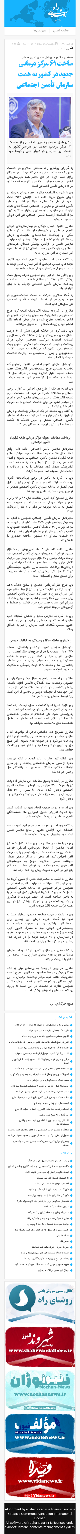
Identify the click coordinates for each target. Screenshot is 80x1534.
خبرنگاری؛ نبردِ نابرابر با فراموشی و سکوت (48, 1189)
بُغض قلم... (63, 1241)
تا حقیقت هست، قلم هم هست (53, 1178)
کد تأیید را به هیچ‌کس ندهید (54, 1115)
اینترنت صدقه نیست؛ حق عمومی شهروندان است (45, 1253)
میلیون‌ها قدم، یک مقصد (56, 1207)
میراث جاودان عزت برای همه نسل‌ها (50, 1247)
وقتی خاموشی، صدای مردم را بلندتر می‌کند (48, 1218)
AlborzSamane (18, 1527)
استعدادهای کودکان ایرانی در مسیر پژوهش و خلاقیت (42, 1069)
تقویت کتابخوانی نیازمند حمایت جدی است (47, 1031)
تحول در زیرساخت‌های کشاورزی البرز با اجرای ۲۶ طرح (42, 1109)
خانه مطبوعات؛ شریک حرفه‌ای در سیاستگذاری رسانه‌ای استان (38, 1166)
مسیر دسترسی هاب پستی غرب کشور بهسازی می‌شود (42, 1092)
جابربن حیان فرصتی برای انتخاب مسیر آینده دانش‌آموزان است (40, 1061)
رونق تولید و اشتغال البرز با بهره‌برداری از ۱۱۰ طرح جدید (41, 1025)
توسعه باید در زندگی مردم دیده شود (51, 1103)
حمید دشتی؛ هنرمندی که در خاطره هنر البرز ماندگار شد (42, 1230)
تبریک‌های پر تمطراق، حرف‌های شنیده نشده (47, 1172)
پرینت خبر (64, 48)
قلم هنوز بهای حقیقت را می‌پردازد (52, 1184)
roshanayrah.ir (36, 1509)
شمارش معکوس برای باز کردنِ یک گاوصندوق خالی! (43, 1201)
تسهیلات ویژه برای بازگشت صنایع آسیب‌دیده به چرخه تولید (39, 1074)
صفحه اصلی (61, 31)
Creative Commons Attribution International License (40, 1516)
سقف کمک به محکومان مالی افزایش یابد (48, 1080)
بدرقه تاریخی (62, 1236)
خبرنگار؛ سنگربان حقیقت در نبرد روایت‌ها (48, 1195)
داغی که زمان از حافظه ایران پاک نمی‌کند (48, 1212)
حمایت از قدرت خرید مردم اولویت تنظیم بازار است (43, 1048)
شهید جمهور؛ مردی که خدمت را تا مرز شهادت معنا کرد (42, 1264)
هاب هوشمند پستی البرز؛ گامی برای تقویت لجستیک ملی (40, 1097)
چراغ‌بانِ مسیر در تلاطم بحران (53, 1270)
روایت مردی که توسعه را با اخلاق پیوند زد (48, 1224)
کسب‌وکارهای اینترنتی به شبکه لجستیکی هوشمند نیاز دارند (39, 1086)
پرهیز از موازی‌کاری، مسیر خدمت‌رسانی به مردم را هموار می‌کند (41, 1143)
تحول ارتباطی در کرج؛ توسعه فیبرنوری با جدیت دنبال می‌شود (38, 1136)
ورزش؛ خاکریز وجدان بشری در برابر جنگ (48, 1161)
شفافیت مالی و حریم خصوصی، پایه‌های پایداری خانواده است (38, 1130)
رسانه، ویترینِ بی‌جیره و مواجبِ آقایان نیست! (46, 1259)
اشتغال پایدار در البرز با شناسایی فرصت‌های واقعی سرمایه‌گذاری (44, 1122)
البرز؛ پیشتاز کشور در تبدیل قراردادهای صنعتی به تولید (42, 1054)
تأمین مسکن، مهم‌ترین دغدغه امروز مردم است (45, 1036)
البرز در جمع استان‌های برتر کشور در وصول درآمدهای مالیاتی (38, 1042)
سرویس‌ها (40, 31)
